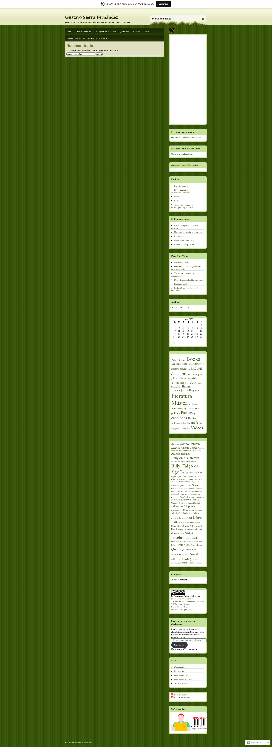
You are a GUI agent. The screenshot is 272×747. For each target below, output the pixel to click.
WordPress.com (180, 683)
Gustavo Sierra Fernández (91, 16)
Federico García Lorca (179, 489)
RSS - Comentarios (182, 697)
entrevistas (192, 378)
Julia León (176, 512)
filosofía (175, 382)
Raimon (192, 549)
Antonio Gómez (189, 447)
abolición (175, 444)
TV (188, 428)
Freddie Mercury (194, 494)
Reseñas (186, 423)
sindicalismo (176, 562)
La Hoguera (192, 390)
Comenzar (163, 4)
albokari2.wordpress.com (182, 609)
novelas (177, 537)
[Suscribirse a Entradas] (172, 694)
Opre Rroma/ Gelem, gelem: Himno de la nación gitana (187, 267)
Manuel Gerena (177, 526)
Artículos (181, 359)
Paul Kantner (193, 541)
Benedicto (181, 461)
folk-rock (180, 491)
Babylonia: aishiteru (185, 457)
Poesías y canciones (183, 415)
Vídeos (197, 428)
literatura (182, 395)
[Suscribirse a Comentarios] (172, 697)
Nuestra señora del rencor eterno (188, 232)
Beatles (174, 461)
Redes (147, 31)
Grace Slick (175, 497)
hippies (182, 502)
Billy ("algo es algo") (184, 469)
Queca (176, 549)
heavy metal (189, 499)
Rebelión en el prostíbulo (185, 244)
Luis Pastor (195, 522)
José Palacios (184, 509)
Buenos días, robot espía (184, 240)
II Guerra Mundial (193, 503)
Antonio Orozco (185, 450)
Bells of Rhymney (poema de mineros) (185, 289)
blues (196, 472)
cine (188, 374)
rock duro (195, 560)
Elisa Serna (192, 485)
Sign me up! (179, 644)
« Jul (173, 342)
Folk (193, 382)
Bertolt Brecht (191, 461)
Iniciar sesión (180, 671)
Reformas (178, 236)
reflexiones (177, 423)
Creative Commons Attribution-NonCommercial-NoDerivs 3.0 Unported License (187, 601)
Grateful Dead (185, 497)
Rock (194, 422)
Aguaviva (175, 447)
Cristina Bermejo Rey (186, 481)
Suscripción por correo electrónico (183, 622)
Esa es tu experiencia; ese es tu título (184, 227)
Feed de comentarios (183, 679)
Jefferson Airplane (183, 506)
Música (179, 402)
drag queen (180, 485)
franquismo (183, 494)
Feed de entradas (181, 675)
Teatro (183, 428)
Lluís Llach (185, 522)
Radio (192, 418)
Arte (174, 359)
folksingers (190, 491)
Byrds (179, 476)
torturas (199, 562)
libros (188, 517)
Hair (182, 499)
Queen (185, 549)
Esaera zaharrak (180, 284)
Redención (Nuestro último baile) (186, 556)
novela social (189, 538)
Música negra (194, 404)
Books (193, 358)
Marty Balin (189, 526)
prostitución (197, 544)
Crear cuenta (179, 667)
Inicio (70, 31)
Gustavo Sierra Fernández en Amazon (187, 137)
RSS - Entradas (180, 694)
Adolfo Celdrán (190, 444)
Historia (186, 386)
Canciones (176, 363)
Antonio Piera (196, 451)
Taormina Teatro (188, 562)
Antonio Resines (180, 453)
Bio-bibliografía (84, 31)
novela (189, 532)
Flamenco (184, 382)
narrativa (181, 533)
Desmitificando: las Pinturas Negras (189, 279)
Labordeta (185, 513)
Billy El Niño (188, 472)
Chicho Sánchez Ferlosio (184, 479)
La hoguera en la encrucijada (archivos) (112, 31)
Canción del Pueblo (189, 476)
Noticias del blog (179, 408)
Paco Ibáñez (184, 542)
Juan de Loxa (196, 510)
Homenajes (178, 390)
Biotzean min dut (181, 262)
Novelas (136, 31)
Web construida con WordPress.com (78, 742)
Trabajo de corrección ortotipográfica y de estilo (88, 38)
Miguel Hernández (185, 529)
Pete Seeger (185, 545)
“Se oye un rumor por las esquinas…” (183, 274)
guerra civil (195, 497)
